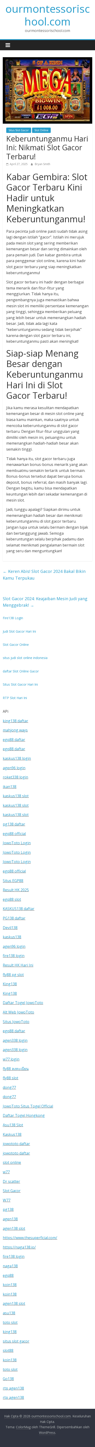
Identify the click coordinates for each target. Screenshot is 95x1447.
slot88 (8, 1350)
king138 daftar (15, 720)
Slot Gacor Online (16, 644)
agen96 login (14, 767)
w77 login (11, 1059)
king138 (10, 1331)
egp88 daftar (14, 739)
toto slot (10, 1322)
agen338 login (15, 1040)
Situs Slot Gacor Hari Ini (20, 684)
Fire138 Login (13, 618)
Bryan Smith (42, 164)
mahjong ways (15, 730)
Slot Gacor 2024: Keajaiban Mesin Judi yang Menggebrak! (45, 602)
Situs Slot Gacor (19, 130)
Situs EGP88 (13, 880)
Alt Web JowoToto (18, 1012)
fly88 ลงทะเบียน (16, 1068)
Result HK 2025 (16, 889)
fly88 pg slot (13, 974)
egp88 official (14, 833)
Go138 (8, 1378)
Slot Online (41, 130)
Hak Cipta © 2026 (17, 1416)
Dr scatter (11, 1181)
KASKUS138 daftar (18, 908)
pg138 (8, 1209)
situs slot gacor (16, 1341)
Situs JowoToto (16, 1021)
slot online (12, 1162)
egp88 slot (12, 899)
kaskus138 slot (16, 795)
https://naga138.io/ (19, 1247)
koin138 (10, 1284)
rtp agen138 (13, 1388)
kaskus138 (12, 936)
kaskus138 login (17, 758)
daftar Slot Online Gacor (21, 671)
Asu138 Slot (13, 1124)
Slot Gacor (12, 1190)
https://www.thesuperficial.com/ (30, 1237)
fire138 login (13, 955)
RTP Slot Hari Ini (15, 698)
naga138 (10, 1265)
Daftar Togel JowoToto (23, 1002)
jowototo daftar (16, 1143)
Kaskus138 (12, 1134)
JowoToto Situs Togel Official (28, 1106)
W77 (6, 1200)
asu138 (9, 1312)
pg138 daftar (14, 824)
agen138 (10, 1218)
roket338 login (15, 777)
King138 (10, 983)
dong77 (9, 1087)
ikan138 (9, 786)
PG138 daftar (14, 918)
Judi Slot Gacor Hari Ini (19, 631)
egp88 (8, 1275)
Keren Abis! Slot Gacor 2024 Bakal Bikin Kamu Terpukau (44, 574)
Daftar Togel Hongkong (24, 1115)
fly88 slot (10, 1077)
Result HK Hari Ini (18, 965)
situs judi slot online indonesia (25, 658)
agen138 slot (14, 1228)
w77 (6, 1171)
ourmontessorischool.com (47, 14)
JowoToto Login (17, 842)
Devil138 (10, 927)
